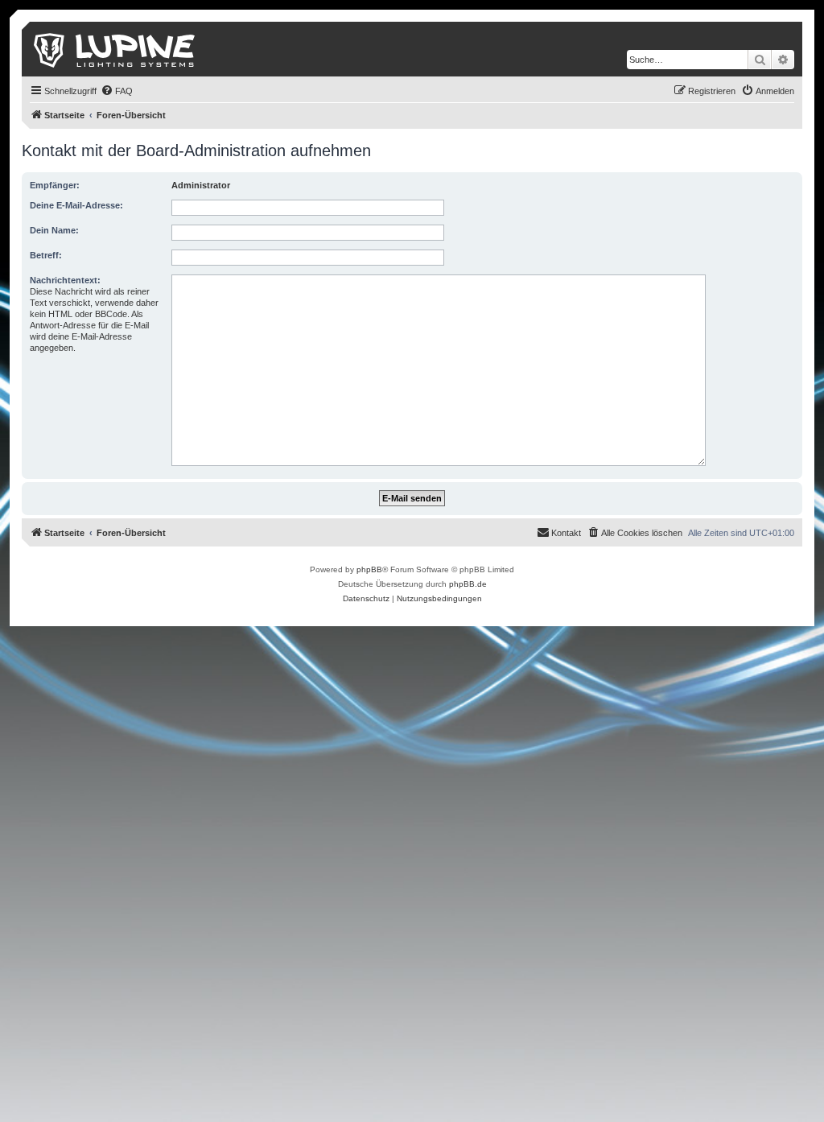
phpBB (369, 569)
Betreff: (46, 255)
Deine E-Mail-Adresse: (76, 205)
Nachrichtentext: (65, 280)
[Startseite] (115, 49)
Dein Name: (54, 230)
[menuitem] (117, 91)
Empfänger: (55, 185)
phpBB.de (468, 584)
